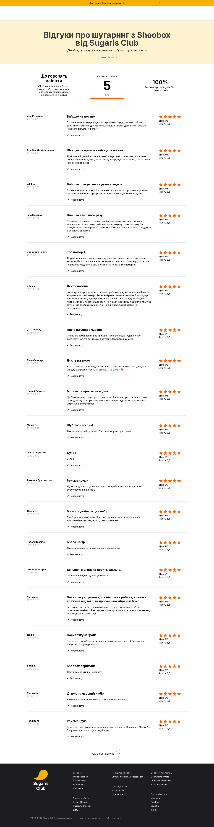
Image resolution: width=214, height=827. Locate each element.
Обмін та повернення (161, 781)
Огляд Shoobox (80, 777)
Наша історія (118, 790)
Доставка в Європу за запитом (107, 3)
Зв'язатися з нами (159, 784)
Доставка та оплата (160, 777)
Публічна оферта (113, 818)
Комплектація (79, 781)
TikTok (154, 810)
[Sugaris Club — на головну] (44, 791)
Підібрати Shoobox (82, 806)
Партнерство (118, 794)
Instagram (155, 798)
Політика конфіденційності (91, 818)
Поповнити (78, 788)
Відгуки (76, 810)
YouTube (155, 806)
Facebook (155, 802)
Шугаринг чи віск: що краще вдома (128, 777)
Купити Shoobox (107, 57)
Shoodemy (78, 784)
